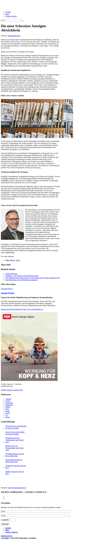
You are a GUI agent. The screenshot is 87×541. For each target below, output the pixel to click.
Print (7, 409)
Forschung (9, 403)
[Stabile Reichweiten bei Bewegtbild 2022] (16, 456)
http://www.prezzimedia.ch (33, 309)
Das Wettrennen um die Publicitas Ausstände (21, 280)
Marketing (9, 405)
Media (12, 260)
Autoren (8, 399)
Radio (7, 411)
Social (7, 413)
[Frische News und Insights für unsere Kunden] (16, 428)
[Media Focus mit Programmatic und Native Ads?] (16, 442)
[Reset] (23, 20)
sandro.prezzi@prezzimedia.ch (12, 309)
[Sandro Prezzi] (7, 289)
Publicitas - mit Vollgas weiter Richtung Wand (21, 276)
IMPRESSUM (6, 536)
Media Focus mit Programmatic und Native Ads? (14, 448)
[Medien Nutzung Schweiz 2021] (16, 468)
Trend (18, 260)
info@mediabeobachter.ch (17, 488)
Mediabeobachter (14, 36)
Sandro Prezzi (7, 293)
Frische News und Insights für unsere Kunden (14, 433)
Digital (7, 401)
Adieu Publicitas (11, 274)
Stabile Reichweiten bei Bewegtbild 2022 (13, 461)
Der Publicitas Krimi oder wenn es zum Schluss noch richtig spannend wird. (32, 278)
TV (6, 415)
